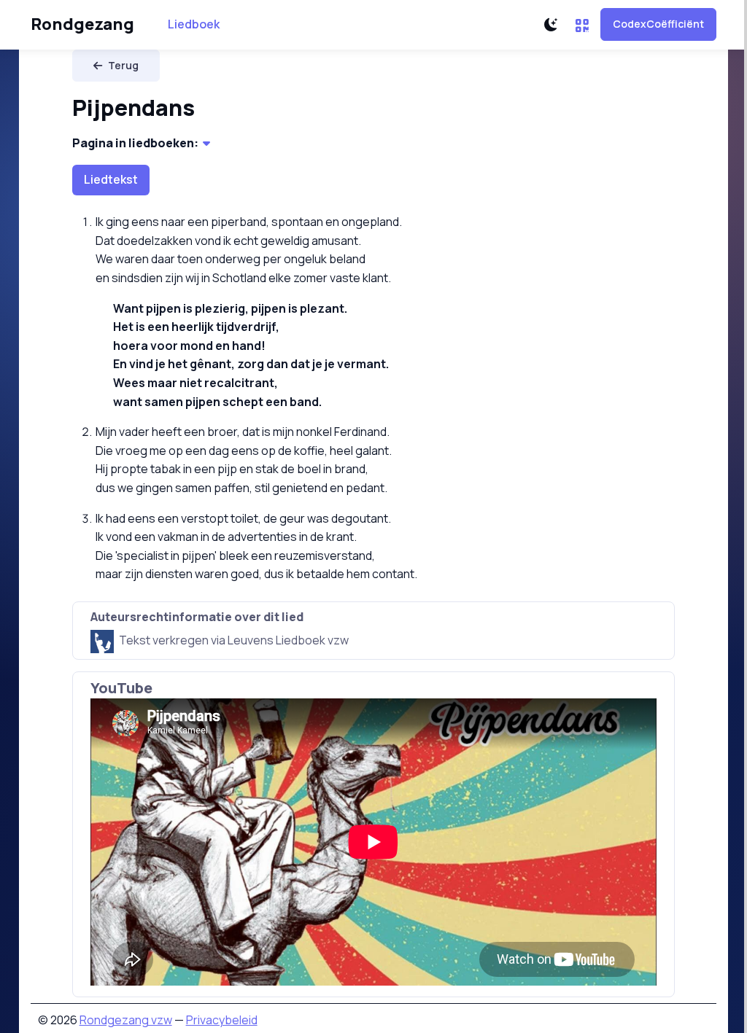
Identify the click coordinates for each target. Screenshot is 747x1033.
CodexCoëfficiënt (658, 24)
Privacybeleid (222, 1020)
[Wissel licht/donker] (551, 25)
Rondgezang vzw (126, 1020)
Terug (123, 65)
